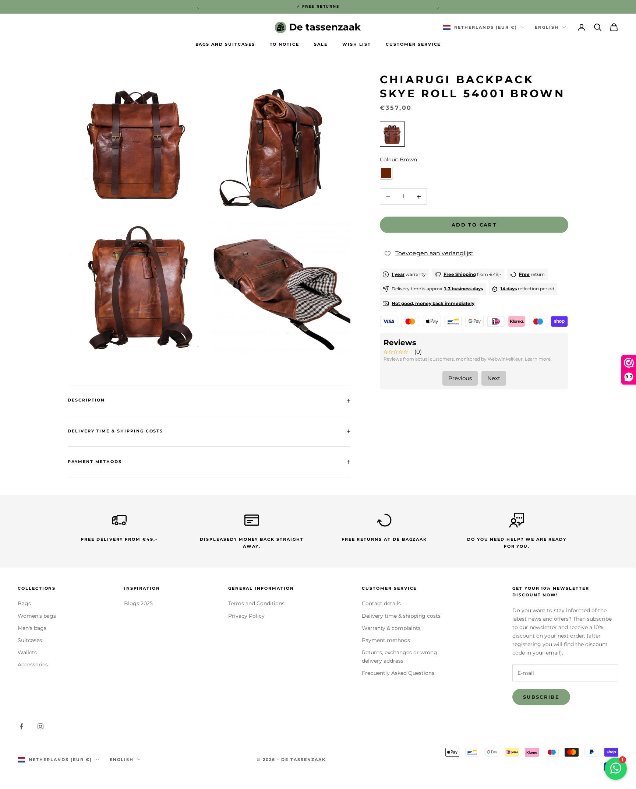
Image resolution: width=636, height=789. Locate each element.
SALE (321, 44)
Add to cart (474, 225)
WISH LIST (356, 44)
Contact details (381, 603)
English (547, 27)
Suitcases (30, 640)
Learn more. (538, 359)
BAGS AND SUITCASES (225, 44)
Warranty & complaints (391, 628)
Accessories (33, 664)
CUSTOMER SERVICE (413, 44)
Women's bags (37, 616)
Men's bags (32, 628)
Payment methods (386, 640)
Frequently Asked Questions (398, 673)
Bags (24, 603)
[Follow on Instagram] (40, 726)
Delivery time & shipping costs (401, 616)
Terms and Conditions (256, 603)
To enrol (554, 757)
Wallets (27, 652)
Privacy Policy (246, 616)
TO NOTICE (285, 44)
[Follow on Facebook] (21, 726)
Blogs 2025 (138, 603)
